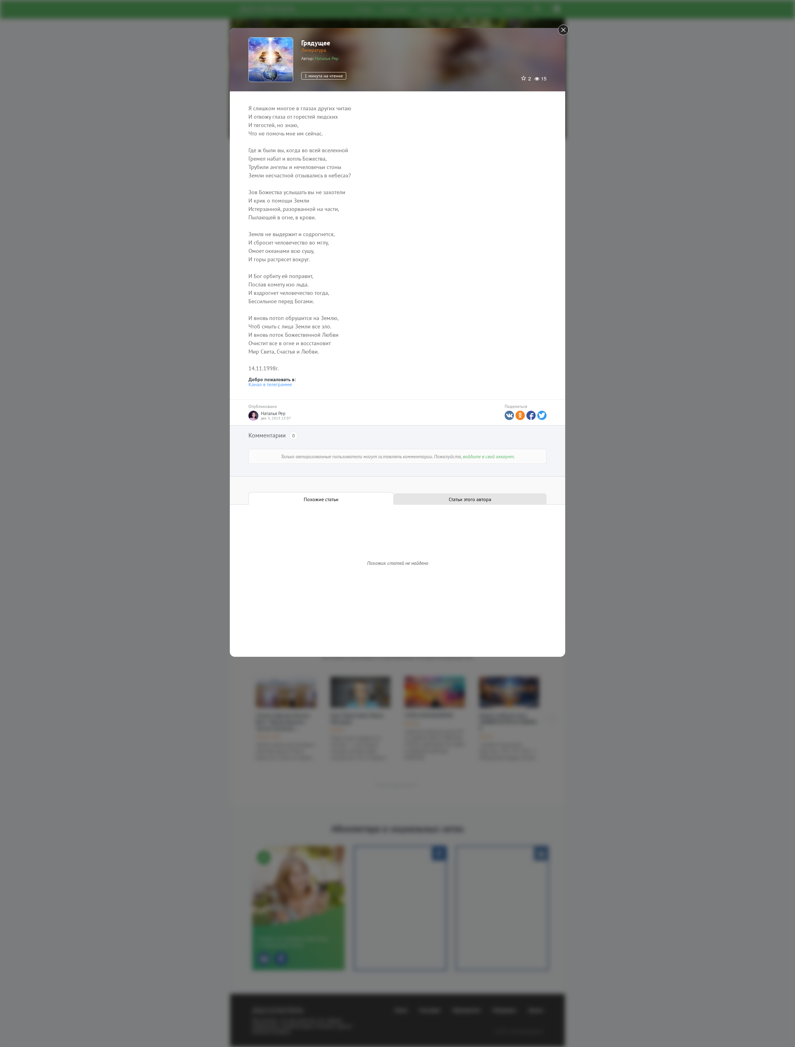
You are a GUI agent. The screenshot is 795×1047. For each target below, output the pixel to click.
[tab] (321, 498)
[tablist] (397, 498)
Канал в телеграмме (270, 384)
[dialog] (397, 523)
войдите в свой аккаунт (488, 456)
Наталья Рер (326, 58)
